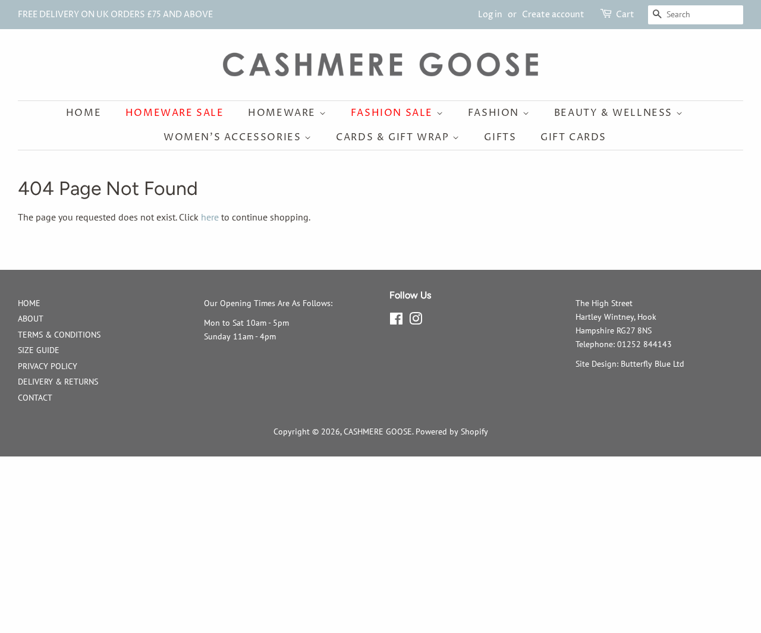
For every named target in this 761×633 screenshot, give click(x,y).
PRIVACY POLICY (47, 366)
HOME (29, 303)
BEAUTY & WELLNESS (615, 112)
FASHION (495, 112)
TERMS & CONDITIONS (59, 334)
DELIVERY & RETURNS (58, 381)
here (210, 217)
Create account (553, 14)
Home (83, 112)
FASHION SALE (393, 112)
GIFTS (500, 137)
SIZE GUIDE (38, 350)
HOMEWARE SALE (174, 112)
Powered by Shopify (452, 431)
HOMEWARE (283, 112)
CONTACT (35, 397)
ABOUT (30, 318)
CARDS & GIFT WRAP (394, 137)
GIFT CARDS (573, 137)
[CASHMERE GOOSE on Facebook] (396, 321)
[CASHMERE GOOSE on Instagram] (415, 321)
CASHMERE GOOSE (378, 431)
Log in (490, 14)
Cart (625, 14)
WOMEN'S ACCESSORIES (233, 137)
